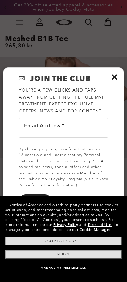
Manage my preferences (63, 268)
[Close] (114, 77)
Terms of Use (100, 224)
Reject (63, 254)
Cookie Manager (95, 229)
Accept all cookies (63, 241)
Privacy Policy (65, 224)
